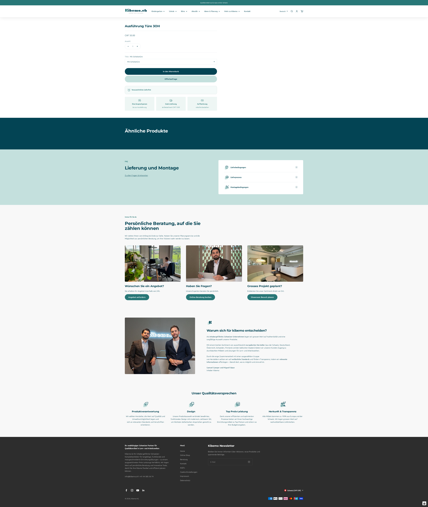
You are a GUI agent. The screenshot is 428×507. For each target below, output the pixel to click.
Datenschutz (185, 480)
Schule (171, 11)
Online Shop (185, 455)
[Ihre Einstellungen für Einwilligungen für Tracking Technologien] (424, 503)
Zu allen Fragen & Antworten (136, 175)
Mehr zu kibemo (230, 11)
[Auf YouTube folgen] (137, 490)
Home (182, 451)
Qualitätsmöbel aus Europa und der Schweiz (214, 3)
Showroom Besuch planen (262, 297)
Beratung (184, 459)
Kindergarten (157, 11)
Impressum (184, 476)
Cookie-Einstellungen (188, 472)
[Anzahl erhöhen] (137, 46)
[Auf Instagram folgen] (132, 490)
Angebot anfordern (137, 297)
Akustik (195, 11)
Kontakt (247, 11)
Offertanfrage (171, 79)
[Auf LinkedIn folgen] (143, 490)
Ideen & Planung (211, 11)
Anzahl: (128, 41)
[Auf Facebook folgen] (126, 490)
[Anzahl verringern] (128, 46)
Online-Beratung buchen (200, 297)
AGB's (182, 467)
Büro (183, 11)
